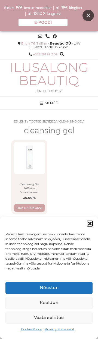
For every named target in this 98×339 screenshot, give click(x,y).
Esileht (20, 121)
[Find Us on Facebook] (55, 36)
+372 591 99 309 (45, 54)
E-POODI (43, 22)
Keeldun (49, 302)
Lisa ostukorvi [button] (29, 208)
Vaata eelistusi (49, 317)
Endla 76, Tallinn (34, 43)
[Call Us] (47, 36)
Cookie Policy (31, 329)
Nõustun (49, 287)
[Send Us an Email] (40, 36)
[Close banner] (88, 15)
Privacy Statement (59, 329)
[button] (90, 223)
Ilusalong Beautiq (49, 74)
